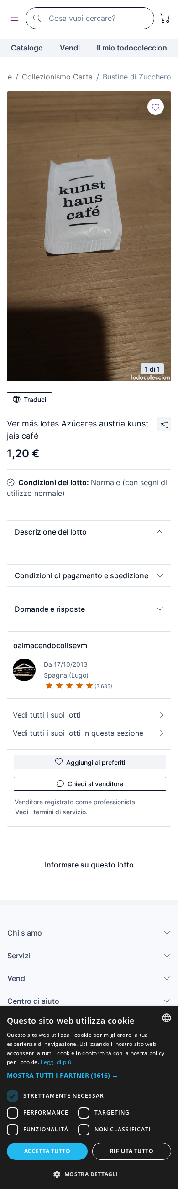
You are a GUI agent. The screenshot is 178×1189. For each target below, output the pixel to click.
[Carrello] (165, 18)
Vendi (70, 47)
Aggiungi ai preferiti (95, 762)
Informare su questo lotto (89, 864)
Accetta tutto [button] (47, 1151)
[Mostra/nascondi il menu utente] (13, 18)
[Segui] (155, 107)
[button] (89, 531)
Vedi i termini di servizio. (51, 812)
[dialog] (89, 1097)
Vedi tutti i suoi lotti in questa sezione (78, 733)
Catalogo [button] (27, 47)
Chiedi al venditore (95, 784)
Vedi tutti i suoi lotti (47, 714)
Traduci (35, 399)
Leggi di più (56, 1062)
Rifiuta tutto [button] (131, 1151)
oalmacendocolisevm (50, 645)
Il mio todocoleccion (132, 47)
